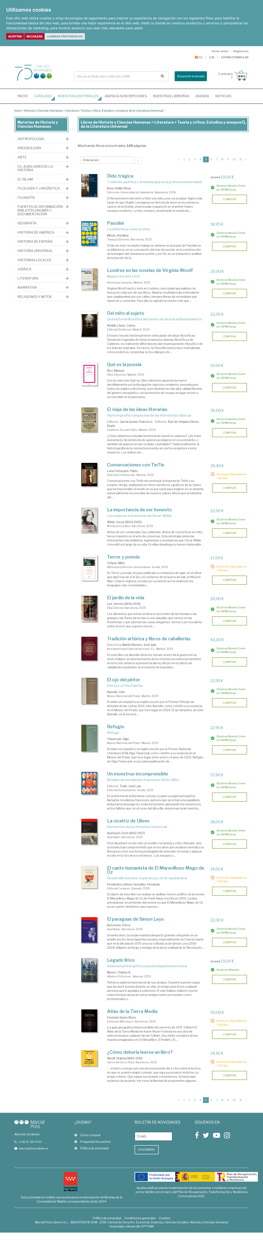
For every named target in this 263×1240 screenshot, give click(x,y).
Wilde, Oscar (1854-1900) (124, 522)
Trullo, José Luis (130, 786)
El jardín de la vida (125, 597)
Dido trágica (120, 176)
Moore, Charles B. (119, 972)
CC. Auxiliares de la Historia (35, 168)
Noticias (223, 96)
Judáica (24, 269)
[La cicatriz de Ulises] (89, 831)
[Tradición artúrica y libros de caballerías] (89, 649)
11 (241, 159)
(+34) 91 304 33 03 (30, 1141)
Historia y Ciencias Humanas (43, 110)
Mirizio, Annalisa (117, 235)
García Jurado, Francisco (136, 421)
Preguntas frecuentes (95, 1141)
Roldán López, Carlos (121, 325)
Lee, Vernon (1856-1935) (124, 603)
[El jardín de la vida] (89, 609)
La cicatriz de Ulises (128, 820)
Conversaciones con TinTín (135, 464)
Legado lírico (121, 960)
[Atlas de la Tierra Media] (89, 1020)
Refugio (115, 726)
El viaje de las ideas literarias (137, 409)
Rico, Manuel (115, 370)
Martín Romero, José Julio (139, 644)
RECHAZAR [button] (34, 36)
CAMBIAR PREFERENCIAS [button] (65, 36)
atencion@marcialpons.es (33, 1148)
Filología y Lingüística (38, 188)
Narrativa (27, 287)
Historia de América (35, 232)
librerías (171, 96)
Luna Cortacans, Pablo (122, 471)
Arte (22, 157)
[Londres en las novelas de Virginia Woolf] (89, 279)
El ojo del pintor (123, 679)
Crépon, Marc (116, 563)
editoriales (78, 96)
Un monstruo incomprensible (137, 773)
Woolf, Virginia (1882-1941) (124, 1058)
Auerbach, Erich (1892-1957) (126, 833)
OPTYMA (147, 1226)
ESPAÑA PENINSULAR (235, 57)
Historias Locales (34, 260)
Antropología (30, 139)
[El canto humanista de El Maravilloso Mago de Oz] (89, 877)
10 (234, 159)
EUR (212, 57)
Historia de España (35, 242)
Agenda (202, 96)
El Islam (25, 179)
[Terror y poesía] (89, 568)
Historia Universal (35, 251)
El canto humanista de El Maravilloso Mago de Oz (155, 870)
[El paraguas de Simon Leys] (89, 930)
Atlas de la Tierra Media (132, 1011)
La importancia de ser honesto (139, 509)
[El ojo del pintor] (89, 691)
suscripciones (126, 96)
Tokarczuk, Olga (118, 739)
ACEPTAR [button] (15, 36)
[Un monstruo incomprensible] (89, 783)
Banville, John (116, 692)
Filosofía (26, 198)
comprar (229, 199)
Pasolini (115, 223)
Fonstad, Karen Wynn (121, 1017)
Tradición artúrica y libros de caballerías (149, 638)
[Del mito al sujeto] (89, 324)
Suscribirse (146, 1149)
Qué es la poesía (124, 364)
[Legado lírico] (89, 970)
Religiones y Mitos (34, 297)
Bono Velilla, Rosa (119, 188)
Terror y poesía (123, 557)
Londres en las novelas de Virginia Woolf (150, 270)
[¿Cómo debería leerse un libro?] (89, 1058)
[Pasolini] (89, 233)
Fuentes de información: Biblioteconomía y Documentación (40, 210)
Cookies (165, 1218)
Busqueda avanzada (190, 76)
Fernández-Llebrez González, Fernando (133, 884)
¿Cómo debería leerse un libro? (140, 1052)
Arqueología (29, 148)
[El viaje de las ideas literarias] (89, 419)
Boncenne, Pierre (118, 925)
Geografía (27, 223)
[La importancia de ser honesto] (89, 520)
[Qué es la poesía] (89, 374)
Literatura (71, 110)
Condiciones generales (140, 1218)
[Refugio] (89, 738)
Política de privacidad (94, 1148)
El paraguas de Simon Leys (135, 919)
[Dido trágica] (89, 185)
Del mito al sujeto (125, 313)
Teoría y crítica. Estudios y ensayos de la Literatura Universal (122, 110)
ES (201, 57)
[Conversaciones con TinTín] (89, 475)
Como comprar (90, 1135)
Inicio (24, 96)
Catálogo (43, 96)
